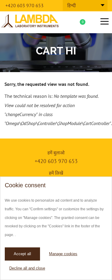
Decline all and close (27, 268)
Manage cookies (63, 254)
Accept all (22, 254)
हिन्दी (71, 5)
